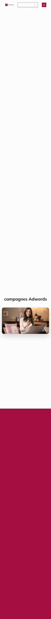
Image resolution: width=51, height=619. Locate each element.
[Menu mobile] (44, 5)
